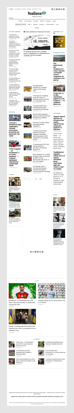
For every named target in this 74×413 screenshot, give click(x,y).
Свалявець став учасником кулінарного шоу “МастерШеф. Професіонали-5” (14, 102)
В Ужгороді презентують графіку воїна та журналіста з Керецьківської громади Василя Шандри (37, 53)
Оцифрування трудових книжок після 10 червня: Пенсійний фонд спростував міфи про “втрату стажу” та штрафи (59, 160)
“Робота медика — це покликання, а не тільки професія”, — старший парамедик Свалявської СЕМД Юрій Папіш (14, 157)
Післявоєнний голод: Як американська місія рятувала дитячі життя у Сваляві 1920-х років (14, 205)
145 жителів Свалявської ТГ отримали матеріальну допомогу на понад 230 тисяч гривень (15, 44)
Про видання (18, 9)
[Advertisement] (37, 71)
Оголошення (35, 9)
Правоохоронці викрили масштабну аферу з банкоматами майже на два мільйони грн (25, 360)
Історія (54, 21)
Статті (57, 24)
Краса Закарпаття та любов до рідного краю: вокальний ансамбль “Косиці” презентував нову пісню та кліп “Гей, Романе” (41, 158)
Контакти (24, 9)
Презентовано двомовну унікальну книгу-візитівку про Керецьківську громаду (41, 115)
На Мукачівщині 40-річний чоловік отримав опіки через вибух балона (14, 94)
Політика (42, 21)
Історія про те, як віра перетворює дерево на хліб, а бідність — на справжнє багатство (59, 98)
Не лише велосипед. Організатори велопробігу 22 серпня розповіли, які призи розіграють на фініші (14, 53)
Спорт (29, 24)
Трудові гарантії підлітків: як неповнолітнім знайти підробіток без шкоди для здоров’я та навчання (59, 123)
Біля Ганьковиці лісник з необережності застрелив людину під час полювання (55, 352)
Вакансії (37, 27)
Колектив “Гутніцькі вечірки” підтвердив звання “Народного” (41, 124)
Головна (20, 21)
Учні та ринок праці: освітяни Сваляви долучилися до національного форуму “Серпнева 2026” (14, 71)
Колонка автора (50, 24)
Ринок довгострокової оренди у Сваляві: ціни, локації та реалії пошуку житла (59, 209)
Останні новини (27, 21)
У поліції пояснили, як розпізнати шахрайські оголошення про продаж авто (58, 225)
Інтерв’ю (41, 24)
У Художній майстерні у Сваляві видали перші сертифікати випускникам (40, 107)
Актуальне (35, 21)
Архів (40, 9)
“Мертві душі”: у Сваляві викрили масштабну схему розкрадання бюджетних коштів (24, 344)
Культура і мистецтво (21, 24)
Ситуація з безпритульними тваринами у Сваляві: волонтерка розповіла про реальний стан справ (15, 129)
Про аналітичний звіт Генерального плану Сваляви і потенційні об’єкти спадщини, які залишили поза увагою (58, 71)
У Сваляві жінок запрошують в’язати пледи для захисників (14, 36)
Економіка (48, 21)
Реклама (29, 9)
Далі (40, 178)
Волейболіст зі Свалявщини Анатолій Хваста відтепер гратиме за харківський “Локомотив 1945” (22, 302)
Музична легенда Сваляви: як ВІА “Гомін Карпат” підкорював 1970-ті (14, 189)
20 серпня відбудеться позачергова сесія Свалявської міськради (14, 80)
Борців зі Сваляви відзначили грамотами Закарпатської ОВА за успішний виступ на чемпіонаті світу (22, 328)
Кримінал (35, 24)
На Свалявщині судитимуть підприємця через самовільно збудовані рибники (23, 352)
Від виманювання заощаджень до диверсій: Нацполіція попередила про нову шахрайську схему (58, 241)
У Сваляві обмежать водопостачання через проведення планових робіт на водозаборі (14, 86)
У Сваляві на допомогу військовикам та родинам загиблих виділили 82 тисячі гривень (14, 62)
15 (36, 178)
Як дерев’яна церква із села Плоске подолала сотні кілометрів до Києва (15, 220)
